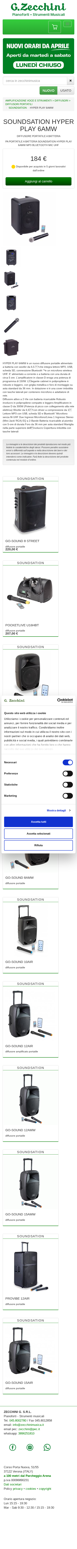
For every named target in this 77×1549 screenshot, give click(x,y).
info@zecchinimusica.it (28, 1425)
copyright (45, 1488)
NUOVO (48, 90)
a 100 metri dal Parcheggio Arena (27, 1476)
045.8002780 (17, 1420)
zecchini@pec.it (29, 1429)
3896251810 (26, 1433)
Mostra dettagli (56, 810)
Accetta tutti (38, 821)
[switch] (68, 773)
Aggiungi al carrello (38, 181)
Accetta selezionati (38, 833)
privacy (18, 1488)
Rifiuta (38, 845)
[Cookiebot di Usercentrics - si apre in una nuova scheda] (57, 700)
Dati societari (12, 1484)
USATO (65, 90)
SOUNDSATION (18, 107)
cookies (31, 1488)
